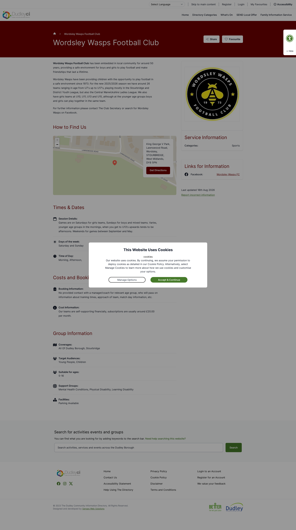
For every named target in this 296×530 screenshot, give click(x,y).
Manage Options (127, 279)
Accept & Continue (169, 279)
